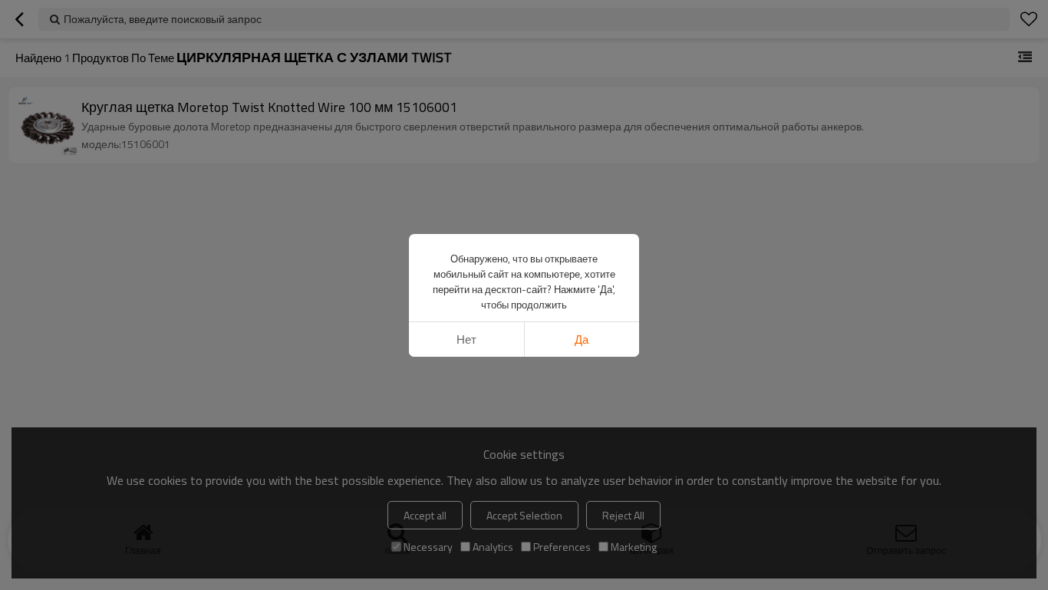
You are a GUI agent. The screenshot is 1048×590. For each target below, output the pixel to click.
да (581, 339)
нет (466, 339)
